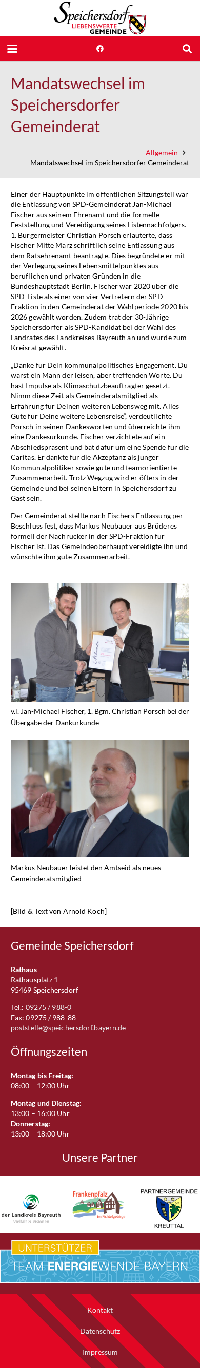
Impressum (100, 1352)
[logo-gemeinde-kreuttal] (169, 1208)
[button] (12, 49)
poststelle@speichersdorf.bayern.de (68, 1027)
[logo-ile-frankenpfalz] (100, 1205)
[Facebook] (100, 48)
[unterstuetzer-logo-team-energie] (100, 1261)
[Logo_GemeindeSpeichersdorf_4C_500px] (100, 18)
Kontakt (100, 1310)
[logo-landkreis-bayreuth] (31, 1208)
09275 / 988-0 (48, 1007)
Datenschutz (100, 1331)
